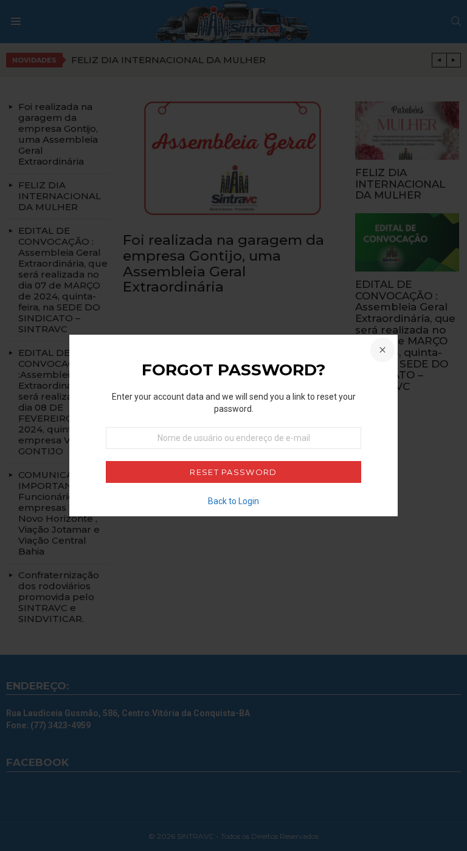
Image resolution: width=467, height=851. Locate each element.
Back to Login (233, 501)
